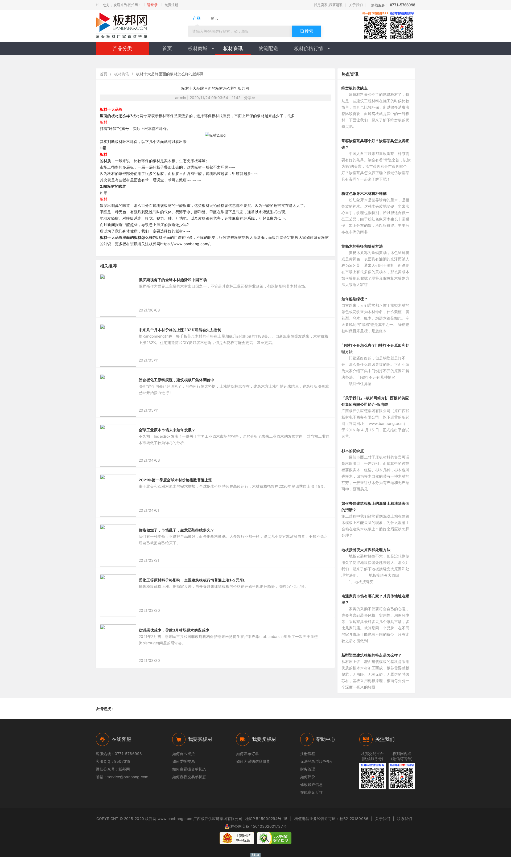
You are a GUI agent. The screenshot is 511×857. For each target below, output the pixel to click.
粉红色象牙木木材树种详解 (364, 193)
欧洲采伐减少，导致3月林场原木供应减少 (174, 630)
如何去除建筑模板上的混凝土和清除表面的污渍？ (375, 506)
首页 (167, 48)
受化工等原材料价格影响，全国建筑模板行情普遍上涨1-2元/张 (192, 580)
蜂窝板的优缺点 (354, 88)
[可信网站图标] (274, 838)
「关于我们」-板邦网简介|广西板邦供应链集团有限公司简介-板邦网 (375, 401)
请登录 (152, 4)
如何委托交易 (183, 761)
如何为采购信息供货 (253, 761)
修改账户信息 (311, 784)
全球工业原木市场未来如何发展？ (167, 430)
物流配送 (268, 48)
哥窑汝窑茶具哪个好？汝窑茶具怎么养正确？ (375, 143)
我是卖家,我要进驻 (328, 5)
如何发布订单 (247, 753)
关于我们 (356, 5)
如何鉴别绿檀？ (354, 299)
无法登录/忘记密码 (316, 761)
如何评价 (307, 776)
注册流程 (307, 753)
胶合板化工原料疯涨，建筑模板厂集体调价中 (176, 380)
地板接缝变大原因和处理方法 (366, 549)
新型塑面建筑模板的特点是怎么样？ (371, 655)
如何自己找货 (183, 753)
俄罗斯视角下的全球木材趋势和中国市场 (173, 279)
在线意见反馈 (311, 792)
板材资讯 (233, 48)
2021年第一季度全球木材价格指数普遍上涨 (175, 480)
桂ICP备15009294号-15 (266, 818)
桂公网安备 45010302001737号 (258, 826)
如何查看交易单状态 (189, 776)
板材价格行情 (308, 48)
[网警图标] (237, 838)
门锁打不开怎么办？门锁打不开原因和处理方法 (375, 348)
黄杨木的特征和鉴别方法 (362, 246)
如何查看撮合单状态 (189, 769)
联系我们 (404, 818)
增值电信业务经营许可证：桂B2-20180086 (331, 818)
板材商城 (197, 48)
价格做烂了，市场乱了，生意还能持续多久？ (176, 530)
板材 (103, 122)
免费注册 (171, 4)
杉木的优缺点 (352, 450)
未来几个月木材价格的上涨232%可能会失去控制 (180, 329)
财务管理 (307, 769)
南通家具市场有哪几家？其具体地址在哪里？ (375, 599)
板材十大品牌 (111, 109)
